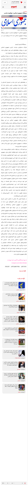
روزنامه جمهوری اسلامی (15, 266)
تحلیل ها (25, 11)
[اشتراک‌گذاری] (22, 483)
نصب (5, 2)
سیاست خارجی (23, 266)
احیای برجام (7, 266)
